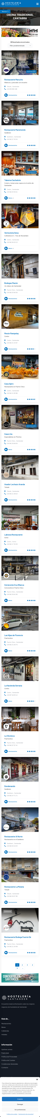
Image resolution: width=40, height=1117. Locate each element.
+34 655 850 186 (12, 89)
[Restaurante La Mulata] (20, 870)
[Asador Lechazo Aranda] (20, 467)
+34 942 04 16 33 (12, 846)
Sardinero (10, 137)
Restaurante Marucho (13, 79)
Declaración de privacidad (25, 1114)
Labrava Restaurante (13, 535)
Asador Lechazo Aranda (14, 484)
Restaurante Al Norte (13, 836)
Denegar (20, 1104)
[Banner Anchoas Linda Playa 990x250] (20, 978)
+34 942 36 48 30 (12, 443)
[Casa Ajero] (20, 367)
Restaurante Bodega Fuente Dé (17, 937)
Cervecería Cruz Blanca (14, 585)
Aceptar (20, 1099)
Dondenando (9, 786)
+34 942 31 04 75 (12, 645)
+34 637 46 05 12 (12, 695)
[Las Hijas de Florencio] (20, 618)
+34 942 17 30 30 (12, 544)
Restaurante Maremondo (15, 130)
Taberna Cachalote (12, 180)
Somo (14, 541)
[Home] (16, 997)
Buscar (4, 11)
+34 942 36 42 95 (12, 594)
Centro (9, 189)
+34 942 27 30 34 (12, 139)
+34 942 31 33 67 (12, 343)
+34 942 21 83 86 (12, 393)
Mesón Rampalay (11, 333)
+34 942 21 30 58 (12, 946)
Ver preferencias (20, 1110)
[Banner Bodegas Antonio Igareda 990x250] (20, 32)
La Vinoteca (9, 736)
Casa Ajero (8, 384)
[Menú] (37, 4)
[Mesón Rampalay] (20, 316)
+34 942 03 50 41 (12, 192)
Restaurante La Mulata (14, 887)
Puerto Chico (11, 290)
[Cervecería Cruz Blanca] (20, 568)
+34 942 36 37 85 (12, 896)
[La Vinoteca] (20, 719)
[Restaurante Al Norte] (20, 819)
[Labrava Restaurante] (20, 518)
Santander (15, 86)
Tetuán (9, 86)
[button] (37, 1079)
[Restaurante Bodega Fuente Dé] (20, 920)
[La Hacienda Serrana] (20, 668)
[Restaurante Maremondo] (20, 113)
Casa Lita (8, 434)
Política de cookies (12, 1114)
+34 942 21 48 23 (12, 494)
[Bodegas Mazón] (20, 266)
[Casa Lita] (20, 417)
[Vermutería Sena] (20, 216)
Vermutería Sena (11, 233)
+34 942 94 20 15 (12, 242)
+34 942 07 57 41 (12, 745)
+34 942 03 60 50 (12, 292)
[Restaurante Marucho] (20, 62)
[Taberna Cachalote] (20, 163)
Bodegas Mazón (11, 283)
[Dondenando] (20, 769)
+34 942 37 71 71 (12, 795)
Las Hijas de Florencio (13, 635)
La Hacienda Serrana (13, 685)
